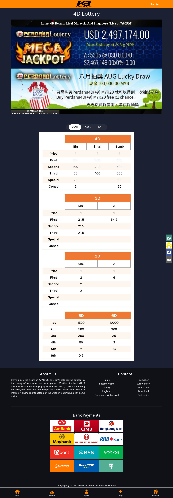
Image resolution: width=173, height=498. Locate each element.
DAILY (88, 127)
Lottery (106, 387)
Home (107, 379)
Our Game (143, 387)
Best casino (143, 395)
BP (99, 127)
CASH (75, 127)
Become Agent (106, 383)
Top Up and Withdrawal (107, 395)
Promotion (143, 379)
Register (154, 4)
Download (143, 391)
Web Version (143, 383)
